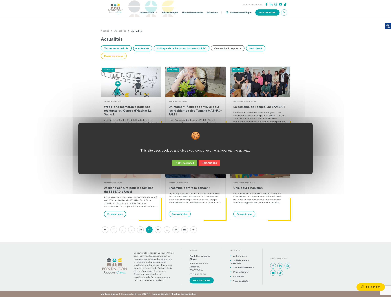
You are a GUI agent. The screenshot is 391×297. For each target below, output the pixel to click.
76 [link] (140, 229)
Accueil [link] (105, 31)
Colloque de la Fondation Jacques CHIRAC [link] (181, 48)
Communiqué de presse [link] (227, 48)
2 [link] (122, 229)
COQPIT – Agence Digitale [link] (155, 294)
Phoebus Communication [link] (183, 294)
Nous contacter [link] (267, 12)
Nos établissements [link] (192, 12)
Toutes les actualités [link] (116, 48)
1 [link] (113, 229)
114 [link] (176, 229)
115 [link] (184, 229)
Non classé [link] (255, 48)
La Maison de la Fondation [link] (239, 261)
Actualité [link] (143, 48)
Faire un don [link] (373, 286)
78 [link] (158, 229)
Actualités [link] (212, 12)
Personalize (209, 162)
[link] (115, 8)
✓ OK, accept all (184, 163)
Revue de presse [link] (113, 56)
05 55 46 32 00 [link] (198, 274)
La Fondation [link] (147, 12)
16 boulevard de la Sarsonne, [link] (199, 265)
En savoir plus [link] (115, 214)
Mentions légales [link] (109, 294)
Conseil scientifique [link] (241, 12)
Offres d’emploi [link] (170, 12)
